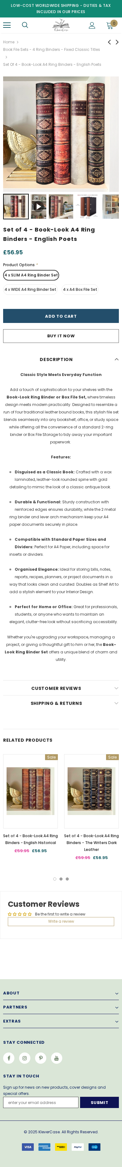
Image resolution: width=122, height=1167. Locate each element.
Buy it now (61, 336)
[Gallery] (61, 148)
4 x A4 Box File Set (80, 289)
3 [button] (67, 879)
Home (8, 42)
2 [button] (61, 879)
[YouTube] (56, 1058)
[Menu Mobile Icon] (7, 25)
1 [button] (54, 879)
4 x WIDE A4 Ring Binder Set (30, 289)
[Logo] (60, 25)
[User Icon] (92, 25)
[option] (30, 806)
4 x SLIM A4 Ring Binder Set (31, 275)
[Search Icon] (25, 25)
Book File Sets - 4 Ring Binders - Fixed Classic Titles (51, 49)
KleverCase (49, 1132)
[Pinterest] (40, 1058)
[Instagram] (24, 1058)
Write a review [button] (61, 921)
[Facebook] (8, 1058)
